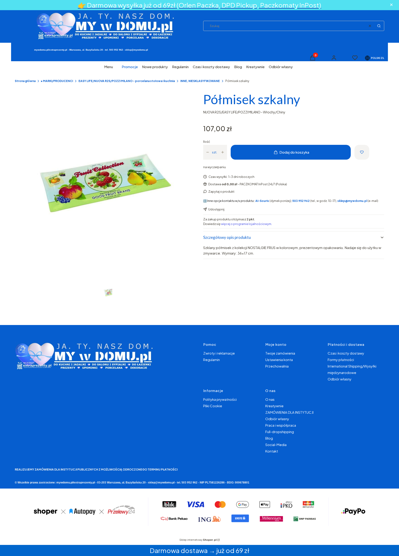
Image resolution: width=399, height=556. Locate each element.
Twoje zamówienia (280, 353)
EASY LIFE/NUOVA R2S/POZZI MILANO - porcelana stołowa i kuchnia (127, 81)
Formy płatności (341, 359)
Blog (269, 438)
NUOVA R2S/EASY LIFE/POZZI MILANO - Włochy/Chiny (244, 112)
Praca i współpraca (280, 425)
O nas (270, 399)
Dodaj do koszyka (294, 152)
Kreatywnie (274, 406)
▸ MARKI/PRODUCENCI (57, 81)
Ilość (206, 141)
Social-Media (276, 444)
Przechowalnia (277, 366)
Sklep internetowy (198, 539)
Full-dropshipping (279, 431)
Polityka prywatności (220, 399)
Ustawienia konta (279, 359)
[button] (379, 26)
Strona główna (25, 81)
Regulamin (211, 359)
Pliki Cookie (212, 406)
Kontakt (271, 451)
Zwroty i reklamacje (219, 353)
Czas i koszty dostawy (346, 353)
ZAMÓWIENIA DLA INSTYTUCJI (289, 412)
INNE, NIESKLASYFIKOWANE (200, 81)
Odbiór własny (339, 379)
